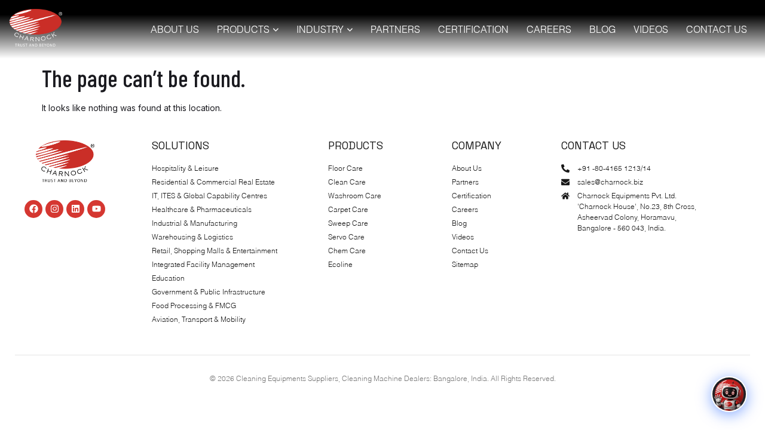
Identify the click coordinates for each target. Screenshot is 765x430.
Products (243, 29)
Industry (320, 29)
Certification (473, 29)
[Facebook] (33, 209)
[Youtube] (96, 209)
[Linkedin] (75, 209)
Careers (549, 29)
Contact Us (716, 29)
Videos (651, 29)
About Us (175, 29)
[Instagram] (54, 209)
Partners (395, 29)
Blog (602, 29)
